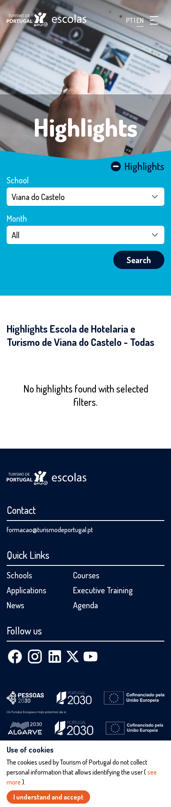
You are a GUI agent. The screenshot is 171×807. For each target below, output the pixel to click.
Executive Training (103, 590)
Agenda (85, 605)
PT (130, 20)
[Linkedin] (54, 656)
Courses (86, 575)
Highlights (86, 126)
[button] (154, 20)
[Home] (46, 19)
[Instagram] (35, 656)
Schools (19, 575)
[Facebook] (15, 656)
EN (140, 20)
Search (139, 259)
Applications (26, 590)
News (15, 605)
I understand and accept (48, 797)
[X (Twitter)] (72, 656)
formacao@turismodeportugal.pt (50, 530)
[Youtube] (90, 656)
